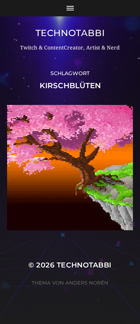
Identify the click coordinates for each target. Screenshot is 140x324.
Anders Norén (86, 283)
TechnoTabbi (70, 33)
